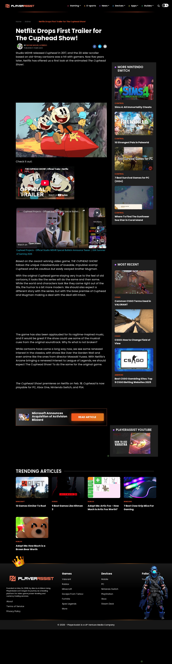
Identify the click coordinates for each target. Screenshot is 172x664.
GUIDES (54, 502)
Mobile (104, 579)
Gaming (74, 5)
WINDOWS (128, 502)
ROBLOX (91, 502)
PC (102, 584)
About (9, 601)
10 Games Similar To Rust (31, 505)
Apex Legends (69, 603)
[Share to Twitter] (100, 46)
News (105, 5)
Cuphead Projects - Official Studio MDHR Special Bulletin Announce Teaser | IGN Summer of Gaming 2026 (52, 211)
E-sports (91, 5)
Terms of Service (15, 606)
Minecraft (67, 589)
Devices (119, 5)
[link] (20, 211)
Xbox (103, 598)
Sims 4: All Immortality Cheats (133, 107)
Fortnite (66, 598)
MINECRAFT (20, 502)
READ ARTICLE (87, 417)
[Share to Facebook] (94, 46)
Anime (28, 21)
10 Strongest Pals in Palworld (132, 142)
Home (18, 21)
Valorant (66, 579)
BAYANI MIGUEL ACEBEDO (36, 45)
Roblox (65, 584)
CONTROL (119, 103)
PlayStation (107, 593)
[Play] (97, 231)
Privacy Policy (13, 611)
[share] (84, 210)
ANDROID (119, 375)
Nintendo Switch (109, 589)
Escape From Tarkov (72, 593)
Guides (148, 5)
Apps (134, 5)
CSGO (117, 297)
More (64, 608)
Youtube (146, 579)
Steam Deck (107, 603)
